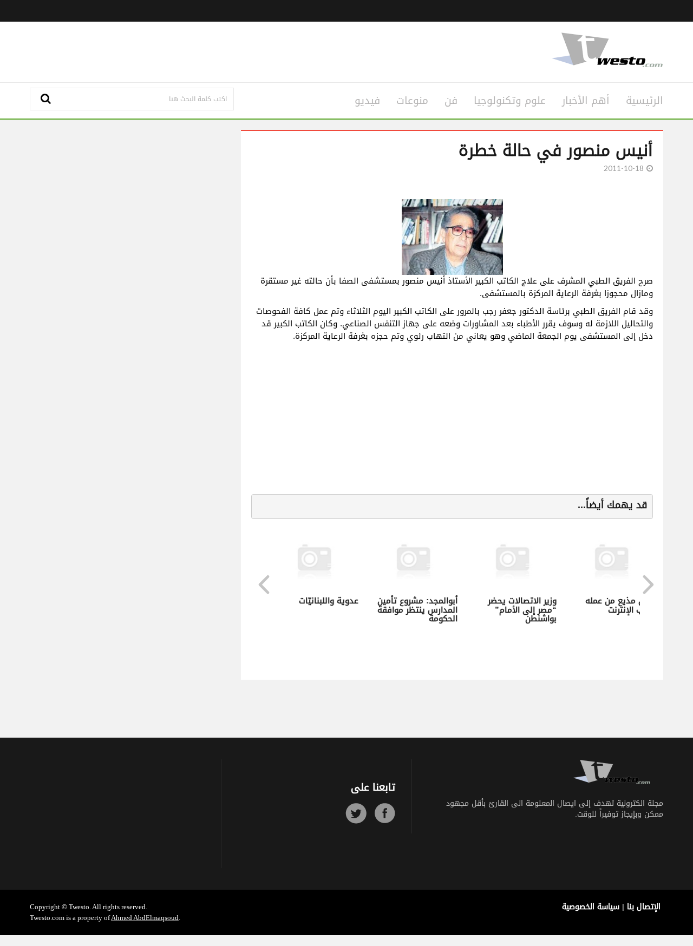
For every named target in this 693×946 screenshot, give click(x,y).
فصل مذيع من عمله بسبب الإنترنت (620, 605)
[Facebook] (384, 813)
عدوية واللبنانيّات (328, 600)
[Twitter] (356, 813)
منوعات (412, 100)
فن (450, 100)
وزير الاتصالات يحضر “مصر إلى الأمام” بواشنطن (521, 609)
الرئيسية (644, 100)
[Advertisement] (239, 50)
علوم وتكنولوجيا (510, 100)
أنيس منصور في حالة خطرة (556, 150)
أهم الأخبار (586, 100)
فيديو (367, 100)
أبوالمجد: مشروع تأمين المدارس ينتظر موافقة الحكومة (417, 609)
